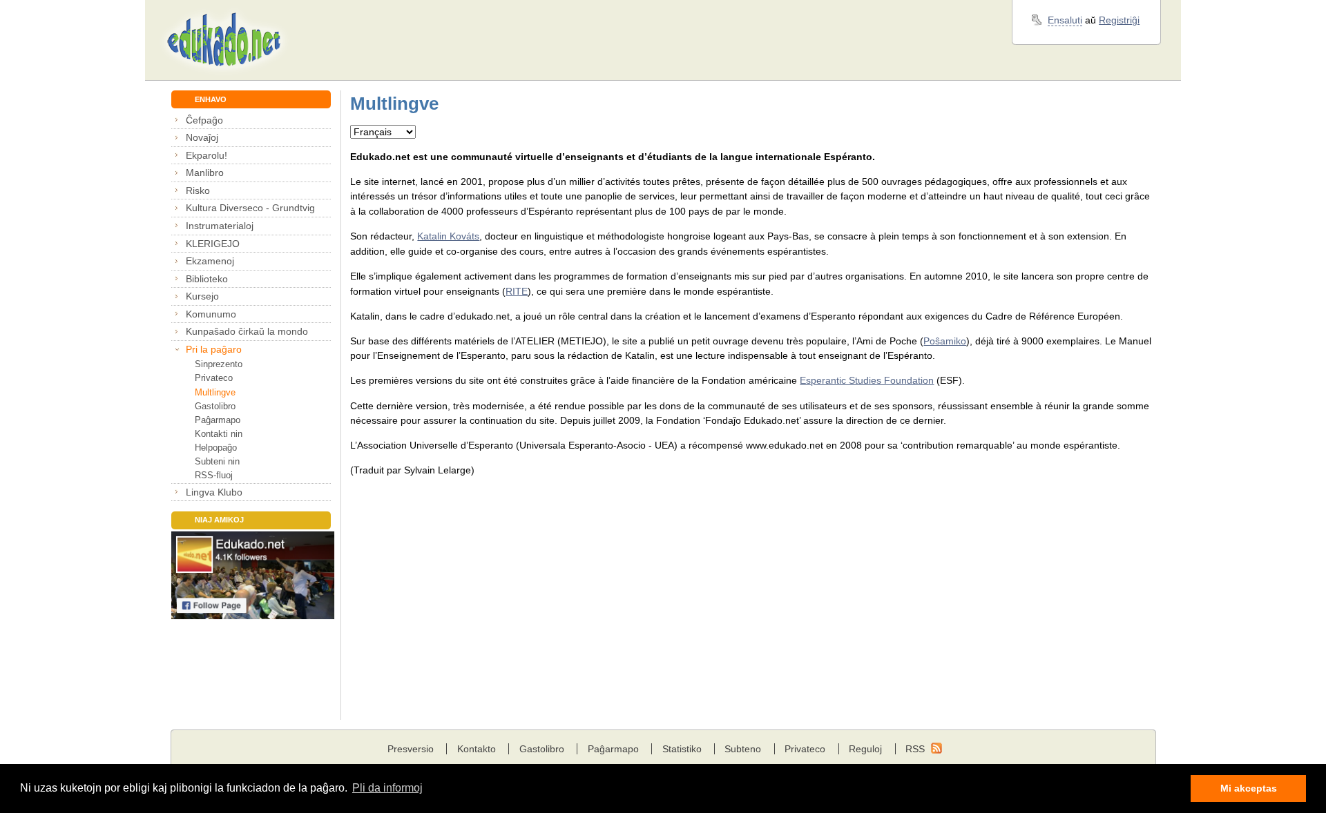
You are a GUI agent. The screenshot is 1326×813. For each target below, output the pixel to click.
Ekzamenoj (210, 260)
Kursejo (202, 296)
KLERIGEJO (213, 243)
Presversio (410, 748)
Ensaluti (1065, 20)
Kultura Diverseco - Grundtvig (250, 207)
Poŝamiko (944, 340)
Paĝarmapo (217, 420)
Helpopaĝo (216, 447)
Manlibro (205, 172)
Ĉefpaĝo (204, 120)
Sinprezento (218, 364)
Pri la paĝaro (214, 349)
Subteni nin (217, 461)
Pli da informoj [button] (387, 788)
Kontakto (476, 748)
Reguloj (865, 748)
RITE (517, 291)
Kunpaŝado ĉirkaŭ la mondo (247, 331)
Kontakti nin (218, 434)
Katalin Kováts (448, 236)
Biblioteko (207, 278)
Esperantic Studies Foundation (867, 380)
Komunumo (211, 314)
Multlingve (215, 392)
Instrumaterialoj (219, 225)
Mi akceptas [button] (1248, 788)
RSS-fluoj (214, 475)
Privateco (214, 378)
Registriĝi (1119, 20)
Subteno (742, 748)
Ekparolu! (206, 155)
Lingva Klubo (214, 492)
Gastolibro (215, 406)
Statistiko (682, 748)
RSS (915, 748)
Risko (198, 190)
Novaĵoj (202, 137)
